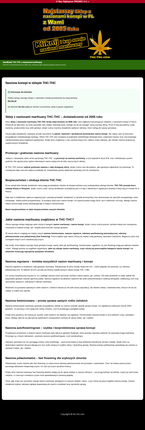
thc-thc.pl (12, 101)
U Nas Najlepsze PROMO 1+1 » (72, 1)
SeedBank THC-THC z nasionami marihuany (22, 62)
